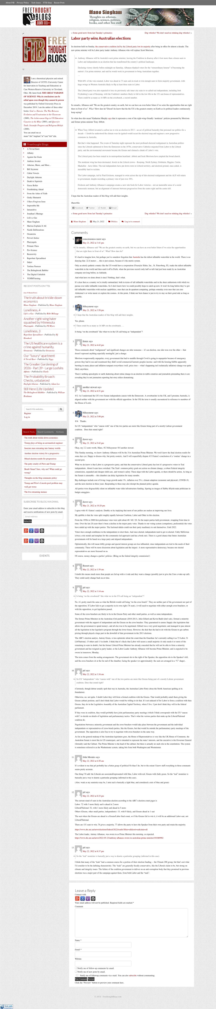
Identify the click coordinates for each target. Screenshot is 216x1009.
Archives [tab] (60, 432)
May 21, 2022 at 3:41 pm (93, 242)
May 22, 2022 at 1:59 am (93, 569)
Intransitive (31, 209)
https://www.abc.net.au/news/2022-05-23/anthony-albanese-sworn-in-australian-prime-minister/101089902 (119, 837)
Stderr (29, 262)
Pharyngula (31, 242)
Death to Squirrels (34, 181)
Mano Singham (33, 221)
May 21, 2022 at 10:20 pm (94, 505)
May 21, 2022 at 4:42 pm (93, 345)
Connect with (80, 894)
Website (78, 958)
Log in (27, 417)
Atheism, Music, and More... (39, 165)
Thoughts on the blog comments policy (40, 477)
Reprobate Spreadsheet (36, 258)
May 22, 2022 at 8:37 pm (93, 851)
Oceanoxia (31, 233)
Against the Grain (34, 157)
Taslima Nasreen (34, 266)
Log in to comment (132, 221)
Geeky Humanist (34, 197)
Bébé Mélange (52, 313)
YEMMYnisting (33, 278)
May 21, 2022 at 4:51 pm (93, 391)
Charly (45, 371)
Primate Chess (33, 246)
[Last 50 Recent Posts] (30, 293)
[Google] (31, 530)
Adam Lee (55, 383)
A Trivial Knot (33, 148)
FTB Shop (47, 2)
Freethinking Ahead (35, 189)
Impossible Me (33, 205)
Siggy (51, 359)
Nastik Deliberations (35, 229)
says (110, 118)
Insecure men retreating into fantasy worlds (42, 448)
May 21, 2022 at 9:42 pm (93, 443)
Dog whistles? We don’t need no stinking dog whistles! (167, 32)
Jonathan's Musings (35, 213)
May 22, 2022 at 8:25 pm (93, 795)
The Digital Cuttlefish (36, 274)
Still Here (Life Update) (39, 389)
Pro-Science (32, 250)
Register (27, 413)
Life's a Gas (32, 217)
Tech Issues (36, 2)
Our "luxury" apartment (39, 355)
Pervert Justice (33, 237)
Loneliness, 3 (32, 331)
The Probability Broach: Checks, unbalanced (39, 378)
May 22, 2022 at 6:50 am (93, 760)
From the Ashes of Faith (37, 193)
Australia (136, 257)
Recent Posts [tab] (29, 432)
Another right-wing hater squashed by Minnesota (40, 320)
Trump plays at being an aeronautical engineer (43, 442)
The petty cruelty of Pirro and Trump (40, 463)
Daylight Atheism (34, 177)
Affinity (30, 153)
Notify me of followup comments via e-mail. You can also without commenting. (117, 975)
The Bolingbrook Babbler (37, 270)
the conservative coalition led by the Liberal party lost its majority (122, 46)
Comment (79, 906)
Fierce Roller (32, 185)
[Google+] (26, 530)
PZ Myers (51, 325)
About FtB (10, 2)
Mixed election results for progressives (40, 458)
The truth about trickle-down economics (41, 437)
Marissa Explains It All (36, 225)
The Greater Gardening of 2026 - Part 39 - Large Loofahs (43, 366)
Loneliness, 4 (32, 310)
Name (78, 940)
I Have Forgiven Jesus (36, 201)
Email (78, 949)
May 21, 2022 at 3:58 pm (93, 310)
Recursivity (31, 254)
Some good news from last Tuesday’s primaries (92, 32)
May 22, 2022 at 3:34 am (93, 674)
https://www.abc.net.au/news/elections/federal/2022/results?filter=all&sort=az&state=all (111, 829)
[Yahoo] (36, 530)
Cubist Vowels (33, 173)
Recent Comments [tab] (45, 432)
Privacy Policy (23, 2)
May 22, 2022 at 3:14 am (93, 591)
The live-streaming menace (35, 491)
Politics (114, 221)
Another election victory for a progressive (41, 453)
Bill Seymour (32, 169)
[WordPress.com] (42, 530)
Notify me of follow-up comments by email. (95, 968)
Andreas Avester (34, 161)
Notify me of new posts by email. (91, 971)
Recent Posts (59, 2)
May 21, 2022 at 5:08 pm (93, 416)
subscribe (133, 975)
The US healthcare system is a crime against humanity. (43, 345)
